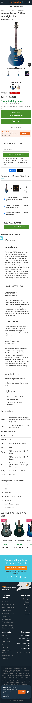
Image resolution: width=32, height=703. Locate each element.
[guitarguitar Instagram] (16, 576)
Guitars (14, 10)
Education (5, 647)
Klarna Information (7, 625)
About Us (4, 635)
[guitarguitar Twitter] (11, 576)
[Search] (26, 2)
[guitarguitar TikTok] (20, 576)
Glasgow (27, 611)
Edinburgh (27, 605)
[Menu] (4, 2)
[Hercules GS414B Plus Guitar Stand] (25, 188)
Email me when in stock (16, 155)
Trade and (25, 133)
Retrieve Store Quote (8, 613)
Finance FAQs (6, 616)
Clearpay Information (8, 628)
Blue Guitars (7, 500)
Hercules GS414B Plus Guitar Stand (13, 213)
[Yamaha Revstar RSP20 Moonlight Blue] (13, 87)
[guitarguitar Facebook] (7, 576)
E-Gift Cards (5, 638)
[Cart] (29, 2)
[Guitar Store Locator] (16, 586)
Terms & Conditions (7, 622)
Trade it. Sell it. (6, 641)
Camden (27, 602)
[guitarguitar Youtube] (24, 576)
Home (2, 10)
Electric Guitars (22, 10)
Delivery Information (8, 604)
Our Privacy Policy (7, 655)
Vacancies (5, 658)
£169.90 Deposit (16, 114)
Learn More (6, 696)
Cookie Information (7, 619)
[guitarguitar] (16, 2)
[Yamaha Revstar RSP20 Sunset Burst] (19, 87)
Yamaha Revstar (9, 508)
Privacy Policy (13, 571)
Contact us (5, 601)
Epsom (28, 608)
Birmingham (26, 599)
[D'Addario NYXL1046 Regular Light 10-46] (16, 188)
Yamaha (8, 10)
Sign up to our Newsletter (16, 567)
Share (13, 170)
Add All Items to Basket (16, 227)
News (3, 644)
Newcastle (27, 614)
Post (20, 170)
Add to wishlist (16, 127)
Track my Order (6, 610)
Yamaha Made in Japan (11, 504)
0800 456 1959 (25, 635)
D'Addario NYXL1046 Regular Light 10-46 (12, 206)
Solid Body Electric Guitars (12, 496)
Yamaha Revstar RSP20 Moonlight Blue (14, 199)
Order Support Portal (8, 607)
